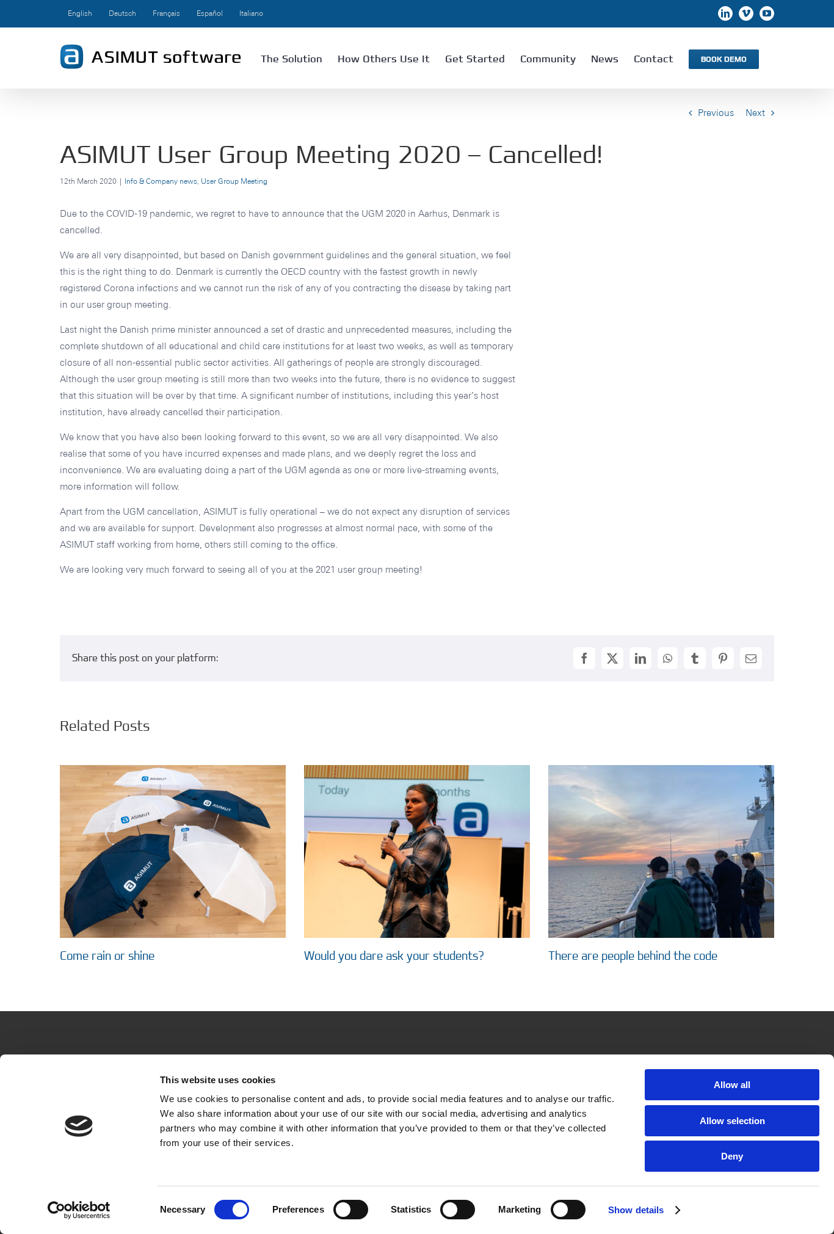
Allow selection (732, 1121)
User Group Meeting (234, 181)
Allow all (732, 1085)
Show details (636, 1210)
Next (755, 112)
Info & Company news (161, 181)
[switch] (350, 1209)
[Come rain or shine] (173, 771)
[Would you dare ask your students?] (417, 771)
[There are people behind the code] (661, 771)
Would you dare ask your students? (394, 955)
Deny (732, 1156)
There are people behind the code (632, 955)
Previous (716, 112)
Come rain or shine (107, 955)
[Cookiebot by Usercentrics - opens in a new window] (79, 1210)
